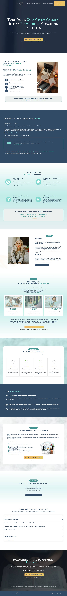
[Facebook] (52, 593)
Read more (13, 373)
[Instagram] (54, 593)
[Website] (60, 593)
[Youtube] (57, 593)
